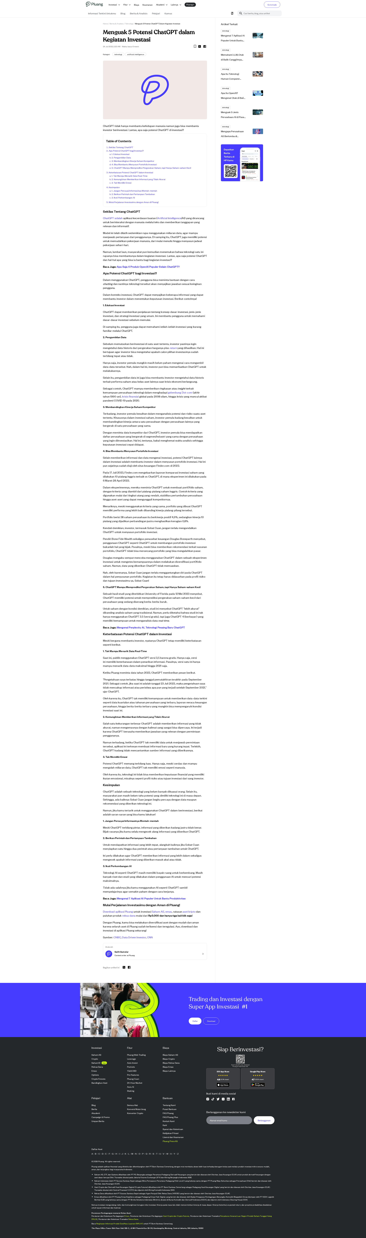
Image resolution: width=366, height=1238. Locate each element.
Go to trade (272, 4)
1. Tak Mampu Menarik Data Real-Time (129, 175)
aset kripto (189, 911)
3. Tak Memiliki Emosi (122, 182)
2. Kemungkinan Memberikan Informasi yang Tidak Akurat (138, 179)
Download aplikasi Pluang (118, 911)
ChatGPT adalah (113, 218)
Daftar (195, 1021)
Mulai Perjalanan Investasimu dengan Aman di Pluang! (134, 202)
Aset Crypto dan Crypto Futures (176, 1216)
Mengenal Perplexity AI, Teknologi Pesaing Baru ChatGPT (151, 627)
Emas (126, 1216)
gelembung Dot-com (180, 392)
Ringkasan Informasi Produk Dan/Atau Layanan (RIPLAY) (119, 1223)
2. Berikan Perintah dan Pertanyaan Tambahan (133, 194)
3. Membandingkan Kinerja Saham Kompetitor (133, 160)
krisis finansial (130, 396)
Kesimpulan (114, 187)
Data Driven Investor (134, 937)
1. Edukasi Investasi (120, 154)
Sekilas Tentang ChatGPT (121, 147)
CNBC (117, 937)
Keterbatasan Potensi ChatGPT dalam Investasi (131, 172)
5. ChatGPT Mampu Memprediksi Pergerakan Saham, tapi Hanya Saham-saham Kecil (151, 167)
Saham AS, (158, 911)
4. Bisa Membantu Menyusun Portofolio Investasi (134, 164)
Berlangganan (264, 1120)
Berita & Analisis (116, 23)
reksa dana (129, 915)
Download (211, 1021)
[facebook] (204, 46)
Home (105, 23)
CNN (150, 937)
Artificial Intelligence (169, 218)
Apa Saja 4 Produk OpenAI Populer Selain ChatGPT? (148, 266)
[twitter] (199, 47)
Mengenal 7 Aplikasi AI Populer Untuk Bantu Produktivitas (151, 898)
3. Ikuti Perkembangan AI (123, 197)
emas (168, 911)
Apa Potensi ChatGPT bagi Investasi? (126, 150)
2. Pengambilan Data (121, 157)
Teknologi (129, 23)
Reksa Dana (133, 1219)
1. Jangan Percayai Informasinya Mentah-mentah (134, 190)
